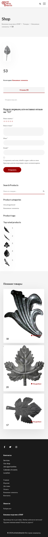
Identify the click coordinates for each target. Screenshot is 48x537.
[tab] (24, 90)
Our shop (6, 463)
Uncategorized (9, 205)
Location (6, 473)
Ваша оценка (8, 118)
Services (6, 460)
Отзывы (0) (24, 90)
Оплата (6, 489)
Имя (5, 138)
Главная (6, 480)
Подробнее (37, 335)
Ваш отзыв (8, 126)
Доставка (6, 486)
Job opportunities (9, 467)
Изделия (6, 483)
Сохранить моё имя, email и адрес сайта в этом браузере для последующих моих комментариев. (21, 161)
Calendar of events (10, 470)
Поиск (43, 191)
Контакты (6, 495)
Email (5, 148)
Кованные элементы (20, 80)
